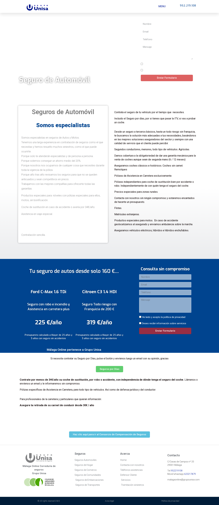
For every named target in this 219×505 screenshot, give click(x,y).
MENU (162, 6)
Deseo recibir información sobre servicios (166, 70)
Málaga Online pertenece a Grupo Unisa (74, 350)
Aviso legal (109, 501)
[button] (203, 7)
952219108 (176, 470)
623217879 (190, 474)
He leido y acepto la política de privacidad (165, 64)
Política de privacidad (170, 501)
